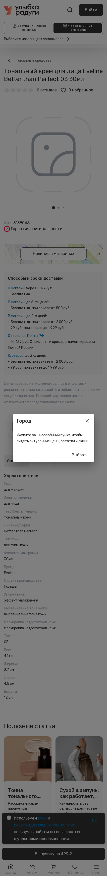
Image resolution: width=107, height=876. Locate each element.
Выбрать (80, 455)
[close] (87, 421)
